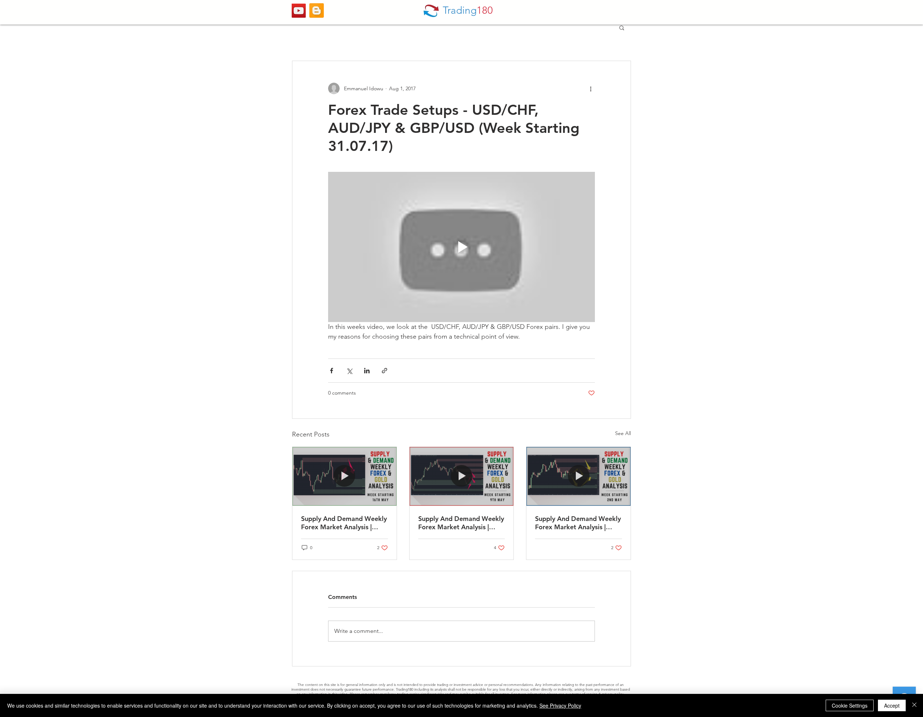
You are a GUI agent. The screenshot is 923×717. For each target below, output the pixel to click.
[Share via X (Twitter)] (349, 370)
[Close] (914, 705)
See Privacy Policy (560, 705)
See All (623, 433)
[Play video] (461, 247)
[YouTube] (299, 11)
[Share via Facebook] (331, 370)
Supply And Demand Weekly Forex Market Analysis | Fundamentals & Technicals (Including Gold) (344, 522)
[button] (621, 27)
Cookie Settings (849, 705)
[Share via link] (384, 370)
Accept (892, 705)
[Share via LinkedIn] (366, 370)
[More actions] (590, 88)
